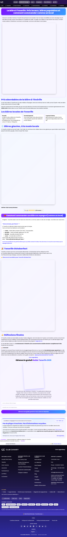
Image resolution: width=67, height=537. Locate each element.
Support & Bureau (56, 456)
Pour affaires (47, 2)
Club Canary (58, 429)
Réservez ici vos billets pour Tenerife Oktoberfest (17, 257)
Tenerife (9, 5)
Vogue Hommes (12, 492)
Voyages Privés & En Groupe (24, 457)
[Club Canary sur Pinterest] (39, 526)
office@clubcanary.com (57, 472)
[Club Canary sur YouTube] (24, 526)
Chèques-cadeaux (23, 472)
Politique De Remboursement (43, 520)
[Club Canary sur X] (36, 526)
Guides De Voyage (23, 2)
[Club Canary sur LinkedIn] (33, 526)
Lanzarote (26, 5)
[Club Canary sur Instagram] (21, 526)
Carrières (37, 479)
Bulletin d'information (40, 485)
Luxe (32, 2)
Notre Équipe (38, 465)
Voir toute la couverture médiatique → (10, 494)
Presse (36, 468)
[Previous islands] (1, 6)
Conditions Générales (14, 520)
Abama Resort (61, 492)
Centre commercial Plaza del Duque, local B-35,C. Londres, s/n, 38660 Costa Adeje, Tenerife (57, 478)
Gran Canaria (17, 5)
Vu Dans (4, 489)
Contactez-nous (55, 459)
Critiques (37, 471)
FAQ (52, 462)
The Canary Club (22, 459)
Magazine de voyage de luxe (40, 492)
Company (38, 2)
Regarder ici (38, 341)
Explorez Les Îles (6, 456)
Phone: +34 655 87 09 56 (57, 465)
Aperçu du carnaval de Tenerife (44, 355)
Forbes (4, 492)
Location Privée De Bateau (24, 467)
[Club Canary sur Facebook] (30, 526)
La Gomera (53, 5)
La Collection (38, 462)
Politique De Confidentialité (28, 520)
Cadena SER (52, 492)
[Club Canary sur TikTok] (27, 526)
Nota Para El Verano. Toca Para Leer (34, 514)
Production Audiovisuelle (24, 469)
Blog (36, 474)
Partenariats (38, 482)
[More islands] (66, 6)
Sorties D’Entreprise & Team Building (23, 463)
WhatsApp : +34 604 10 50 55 (57, 468)
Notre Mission (38, 459)
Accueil (15, 2)
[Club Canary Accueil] (2, 2)
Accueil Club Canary (7, 459)
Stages (36, 476)
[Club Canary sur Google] (45, 526)
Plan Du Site (54, 520)
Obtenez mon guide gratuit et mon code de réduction (33, 411)
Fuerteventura (36, 5)
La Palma (45, 5)
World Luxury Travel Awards (24, 492)
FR (55, 2)
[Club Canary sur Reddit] (42, 526)
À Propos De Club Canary (40, 457)
